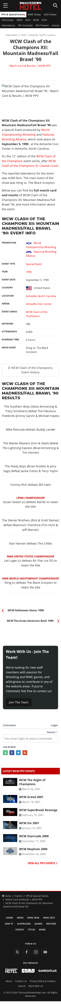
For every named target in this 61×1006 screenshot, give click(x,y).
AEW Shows (50, 14)
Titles (31, 929)
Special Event (34, 264)
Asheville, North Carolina (41, 296)
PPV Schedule (25, 25)
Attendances (8, 25)
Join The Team (18, 702)
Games (38, 923)
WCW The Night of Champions (32, 782)
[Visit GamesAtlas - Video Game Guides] (47, 971)
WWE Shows (34, 14)
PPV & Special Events (13, 14)
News (20, 917)
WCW (36, 20)
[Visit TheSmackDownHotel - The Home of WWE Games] (11, 971)
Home (9, 917)
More (42, 929)
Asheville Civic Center (39, 304)
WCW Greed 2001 (31, 797)
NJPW (19, 20)
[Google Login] (24, 752)
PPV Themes (42, 25)
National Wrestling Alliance (41, 254)
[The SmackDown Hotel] (30, 5)
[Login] (5, 752)
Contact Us (21, 981)
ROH (27, 20)
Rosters (51, 923)
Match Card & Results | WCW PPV (30, 66)
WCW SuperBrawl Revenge (38, 810)
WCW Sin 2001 (29, 823)
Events (19, 929)
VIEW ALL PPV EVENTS (42, 863)
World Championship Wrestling (41, 245)
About (9, 981)
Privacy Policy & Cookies (42, 981)
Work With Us (35, 986)
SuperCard (24, 923)
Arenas (55, 25)
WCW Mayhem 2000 (33, 849)
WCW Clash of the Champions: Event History (32, 370)
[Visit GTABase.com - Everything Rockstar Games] (28, 971)
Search (22, 986)
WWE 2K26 (33, 917)
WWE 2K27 (49, 917)
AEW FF (9, 923)
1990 (29, 272)
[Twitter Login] (18, 752)
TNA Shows (7, 20)
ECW (44, 20)
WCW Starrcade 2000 (34, 836)
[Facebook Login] (11, 752)
